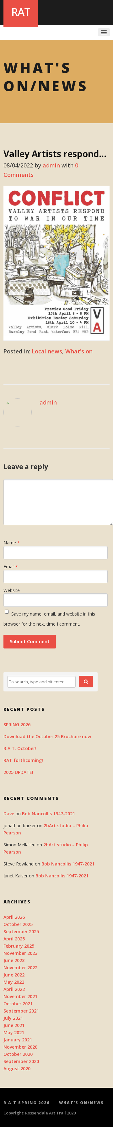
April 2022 (14, 989)
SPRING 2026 (16, 725)
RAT (20, 12)
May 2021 (13, 1032)
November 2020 (20, 1047)
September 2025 (21, 931)
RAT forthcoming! (23, 760)
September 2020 (21, 1061)
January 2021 (17, 1040)
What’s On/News (81, 1102)
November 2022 (20, 968)
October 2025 (18, 924)
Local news (47, 351)
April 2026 (14, 917)
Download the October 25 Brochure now (47, 736)
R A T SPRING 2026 (26, 1102)
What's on (79, 351)
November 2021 (20, 996)
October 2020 (18, 1054)
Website (11, 590)
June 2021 (13, 1025)
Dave (8, 814)
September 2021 (21, 1011)
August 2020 (16, 1068)
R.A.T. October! (19, 748)
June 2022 (13, 975)
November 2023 (20, 953)
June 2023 (13, 960)
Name (11, 543)
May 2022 (13, 982)
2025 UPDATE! (18, 772)
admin (51, 165)
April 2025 (14, 939)
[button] (86, 681)
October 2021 (18, 1004)
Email (10, 566)
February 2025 (18, 946)
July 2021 (13, 1018)
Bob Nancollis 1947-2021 (48, 814)
